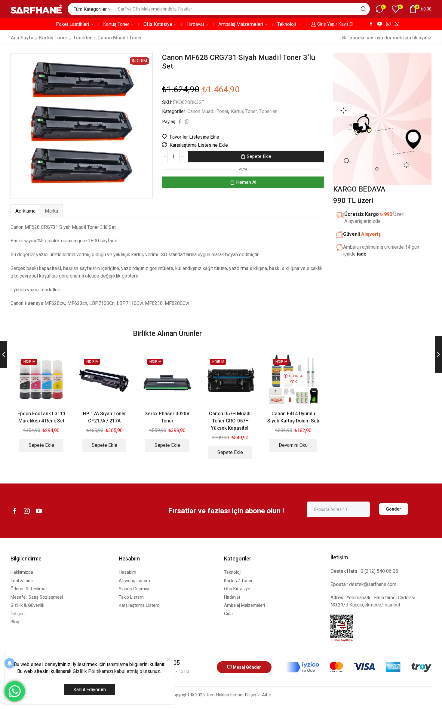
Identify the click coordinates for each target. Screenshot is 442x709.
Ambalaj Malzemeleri (240, 24)
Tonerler (82, 38)
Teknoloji (286, 24)
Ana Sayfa (22, 38)
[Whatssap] (397, 24)
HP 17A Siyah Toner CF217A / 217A (104, 417)
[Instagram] (388, 24)
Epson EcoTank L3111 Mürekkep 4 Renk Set (41, 417)
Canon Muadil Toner (119, 38)
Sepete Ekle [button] (41, 445)
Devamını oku (293, 445)
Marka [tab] (51, 211)
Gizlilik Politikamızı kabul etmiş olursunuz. (117, 671)
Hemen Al (246, 182)
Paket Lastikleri (72, 24)
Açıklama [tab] (25, 211)
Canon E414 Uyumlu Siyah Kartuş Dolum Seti (293, 417)
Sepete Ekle (259, 156)
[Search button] (363, 9)
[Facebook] (371, 24)
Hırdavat (195, 24)
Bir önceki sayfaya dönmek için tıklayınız (386, 38)
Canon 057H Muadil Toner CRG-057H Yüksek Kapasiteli (230, 421)
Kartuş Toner (116, 24)
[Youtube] (379, 24)
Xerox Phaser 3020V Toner (167, 417)
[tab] (25, 210)
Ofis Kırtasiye (157, 24)
